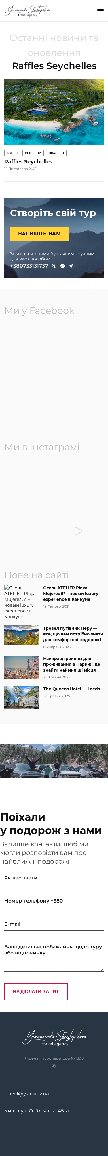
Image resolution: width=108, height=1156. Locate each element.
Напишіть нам (39, 233)
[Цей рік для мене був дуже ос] (30, 483)
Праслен (56, 153)
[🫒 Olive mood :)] (30, 531)
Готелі (12, 153)
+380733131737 (29, 266)
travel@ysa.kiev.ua (26, 1094)
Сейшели (33, 153)
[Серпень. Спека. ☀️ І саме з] (78, 483)
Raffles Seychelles (28, 162)
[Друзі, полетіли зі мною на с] (78, 531)
